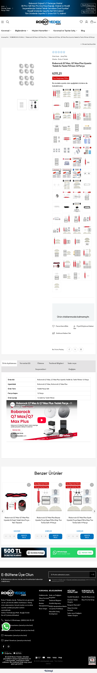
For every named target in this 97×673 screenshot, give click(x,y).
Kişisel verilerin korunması (76, 580)
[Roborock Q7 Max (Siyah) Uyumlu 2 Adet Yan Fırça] (88, 174)
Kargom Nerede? (73, 605)
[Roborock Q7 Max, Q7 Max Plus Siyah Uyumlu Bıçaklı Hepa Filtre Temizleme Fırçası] (67, 208)
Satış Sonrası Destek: (19, 630)
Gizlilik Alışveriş (55, 603)
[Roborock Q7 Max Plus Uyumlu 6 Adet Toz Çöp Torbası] (57, 151)
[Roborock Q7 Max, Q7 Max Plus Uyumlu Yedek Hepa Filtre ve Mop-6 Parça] (67, 253)
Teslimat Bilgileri (56, 363)
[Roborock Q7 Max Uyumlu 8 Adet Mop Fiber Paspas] (77, 94)
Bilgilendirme (20, 30)
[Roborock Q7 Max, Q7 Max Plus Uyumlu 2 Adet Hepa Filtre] (67, 105)
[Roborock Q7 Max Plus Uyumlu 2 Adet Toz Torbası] (88, 94)
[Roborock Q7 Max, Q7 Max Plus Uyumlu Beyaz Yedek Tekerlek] (57, 196)
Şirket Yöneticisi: (18, 640)
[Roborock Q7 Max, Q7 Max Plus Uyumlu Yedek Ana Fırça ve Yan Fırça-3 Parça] (88, 162)
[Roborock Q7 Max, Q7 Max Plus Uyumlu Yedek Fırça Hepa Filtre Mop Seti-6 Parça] (57, 94)
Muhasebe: (16, 635)
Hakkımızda (43, 595)
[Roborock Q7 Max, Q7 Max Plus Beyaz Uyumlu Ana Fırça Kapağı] (88, 185)
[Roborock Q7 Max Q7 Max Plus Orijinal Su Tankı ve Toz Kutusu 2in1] (67, 162)
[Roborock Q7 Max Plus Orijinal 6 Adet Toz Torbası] (77, 151)
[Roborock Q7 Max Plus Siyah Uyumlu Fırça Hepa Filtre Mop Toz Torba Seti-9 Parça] (67, 230)
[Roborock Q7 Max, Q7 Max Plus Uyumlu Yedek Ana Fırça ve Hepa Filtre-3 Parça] (77, 242)
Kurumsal (5, 30)
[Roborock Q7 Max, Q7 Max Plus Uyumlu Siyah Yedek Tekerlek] (77, 208)
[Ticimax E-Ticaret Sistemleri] (48, 671)
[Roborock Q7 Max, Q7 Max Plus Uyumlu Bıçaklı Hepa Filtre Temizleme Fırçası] (57, 208)
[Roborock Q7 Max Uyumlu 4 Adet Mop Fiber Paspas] (67, 117)
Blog (83, 30)
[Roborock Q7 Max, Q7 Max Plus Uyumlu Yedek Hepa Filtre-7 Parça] (88, 128)
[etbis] (92, 660)
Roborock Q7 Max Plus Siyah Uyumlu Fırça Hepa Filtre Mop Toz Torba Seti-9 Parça (80, 520)
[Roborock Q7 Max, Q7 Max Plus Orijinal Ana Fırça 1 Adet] (67, 196)
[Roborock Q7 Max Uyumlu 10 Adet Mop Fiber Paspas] (67, 185)
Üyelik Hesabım (73, 597)
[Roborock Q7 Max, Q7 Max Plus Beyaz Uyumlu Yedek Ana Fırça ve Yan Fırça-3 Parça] (88, 276)
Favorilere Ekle (29, 485)
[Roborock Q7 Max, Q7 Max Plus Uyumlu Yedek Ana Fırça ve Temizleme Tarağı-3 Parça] (67, 139)
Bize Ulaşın (43, 609)
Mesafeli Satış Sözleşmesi (54, 612)
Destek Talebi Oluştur (72, 601)
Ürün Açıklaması (9, 363)
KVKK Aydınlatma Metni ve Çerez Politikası (58, 607)
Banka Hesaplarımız (44, 604)
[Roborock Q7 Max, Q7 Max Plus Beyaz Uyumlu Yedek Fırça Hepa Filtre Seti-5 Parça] (67, 219)
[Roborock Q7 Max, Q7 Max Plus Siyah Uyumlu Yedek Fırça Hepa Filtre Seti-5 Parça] (77, 219)
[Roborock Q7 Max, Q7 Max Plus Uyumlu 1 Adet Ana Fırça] (57, 105)
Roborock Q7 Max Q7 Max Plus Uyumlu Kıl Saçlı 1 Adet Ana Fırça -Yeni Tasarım (17, 520)
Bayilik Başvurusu (88, 5)
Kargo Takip (5, 10)
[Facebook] (3, 646)
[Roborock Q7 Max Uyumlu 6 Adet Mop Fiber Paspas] (67, 94)
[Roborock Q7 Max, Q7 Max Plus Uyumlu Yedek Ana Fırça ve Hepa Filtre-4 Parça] (67, 242)
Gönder (93, 574)
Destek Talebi (6, 8)
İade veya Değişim (72, 366)
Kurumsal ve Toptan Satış (64, 30)
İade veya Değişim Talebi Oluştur (74, 614)
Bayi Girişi (91, 8)
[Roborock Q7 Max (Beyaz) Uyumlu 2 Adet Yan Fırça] (57, 185)
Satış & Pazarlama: (19, 625)
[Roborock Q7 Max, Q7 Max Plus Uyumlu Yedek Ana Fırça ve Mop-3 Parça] (57, 242)
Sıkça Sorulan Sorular (44, 599)
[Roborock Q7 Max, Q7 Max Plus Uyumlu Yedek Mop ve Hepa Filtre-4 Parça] (57, 253)
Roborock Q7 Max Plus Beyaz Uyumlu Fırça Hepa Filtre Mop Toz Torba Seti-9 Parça (48, 520)
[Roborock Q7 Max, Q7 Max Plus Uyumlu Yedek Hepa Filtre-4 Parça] (77, 128)
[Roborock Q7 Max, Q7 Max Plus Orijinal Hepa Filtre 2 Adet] (88, 196)
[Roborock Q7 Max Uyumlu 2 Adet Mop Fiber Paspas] (77, 185)
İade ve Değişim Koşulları (55, 596)
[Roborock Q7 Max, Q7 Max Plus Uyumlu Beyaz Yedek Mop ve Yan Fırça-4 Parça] (57, 287)
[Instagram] (8, 646)
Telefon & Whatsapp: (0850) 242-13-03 (19, 620)
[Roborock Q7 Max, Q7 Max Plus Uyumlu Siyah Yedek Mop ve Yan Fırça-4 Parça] (88, 242)
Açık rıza (62, 580)
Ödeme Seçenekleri (40, 366)
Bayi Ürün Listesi (88, 12)
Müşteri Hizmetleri (40, 30)
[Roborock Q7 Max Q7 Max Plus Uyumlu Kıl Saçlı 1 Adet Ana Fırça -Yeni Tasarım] (57, 265)
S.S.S (2, 6)
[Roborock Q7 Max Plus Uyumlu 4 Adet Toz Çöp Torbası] (67, 151)
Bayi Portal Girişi (88, 600)
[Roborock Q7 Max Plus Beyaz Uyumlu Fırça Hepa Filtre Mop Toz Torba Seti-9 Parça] (77, 230)
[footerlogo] (13, 593)
